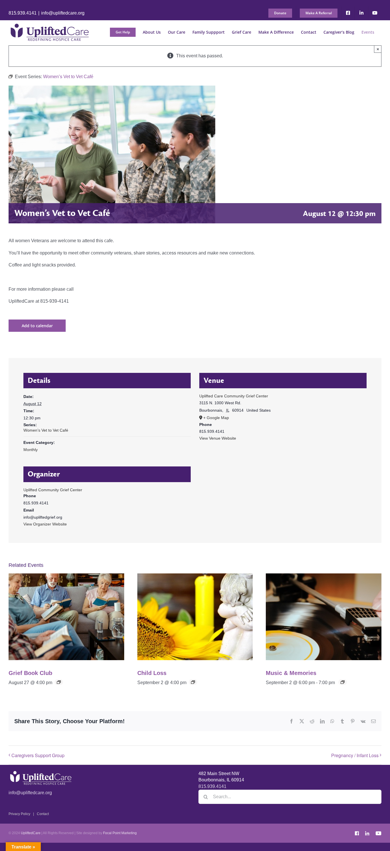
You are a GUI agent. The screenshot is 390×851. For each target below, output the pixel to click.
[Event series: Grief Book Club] (59, 682)
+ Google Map (216, 417)
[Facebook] (291, 721)
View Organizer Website (45, 524)
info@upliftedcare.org (63, 13)
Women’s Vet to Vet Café (45, 430)
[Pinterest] (352, 721)
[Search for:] (289, 796)
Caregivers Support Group (38, 755)
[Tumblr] (342, 721)
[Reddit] (312, 721)
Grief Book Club (30, 673)
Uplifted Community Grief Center (52, 490)
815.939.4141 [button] (212, 786)
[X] (301, 721)
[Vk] (363, 721)
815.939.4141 (23, 13)
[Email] (373, 721)
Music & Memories (291, 673)
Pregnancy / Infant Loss (355, 755)
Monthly (30, 449)
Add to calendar (37, 325)
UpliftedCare (31, 833)
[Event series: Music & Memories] (343, 682)
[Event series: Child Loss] (193, 682)
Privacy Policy (19, 814)
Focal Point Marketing (120, 833)
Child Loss (151, 673)
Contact (43, 814)
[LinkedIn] (322, 721)
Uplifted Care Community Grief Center (233, 396)
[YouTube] (378, 832)
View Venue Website (217, 438)
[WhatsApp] (332, 721)
